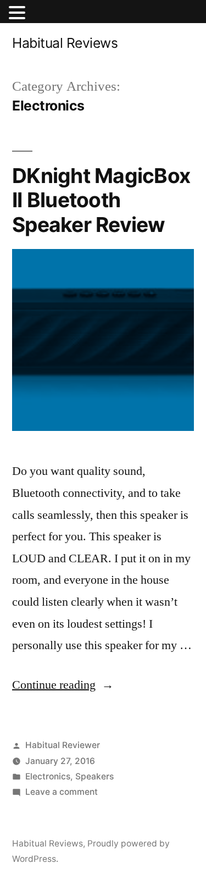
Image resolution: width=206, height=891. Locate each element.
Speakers (94, 776)
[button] (19, 15)
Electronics (47, 776)
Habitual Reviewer (62, 745)
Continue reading (63, 685)
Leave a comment (61, 792)
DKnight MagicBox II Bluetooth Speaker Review (101, 200)
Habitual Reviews (65, 43)
